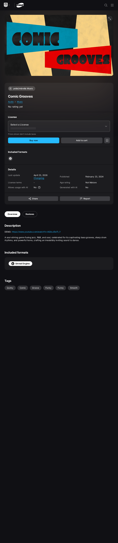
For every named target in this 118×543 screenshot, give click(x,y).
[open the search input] (106, 5)
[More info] (39, 187)
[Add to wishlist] (107, 140)
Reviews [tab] (30, 214)
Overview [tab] (12, 214)
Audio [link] (11, 101)
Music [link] (20, 101)
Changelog (39, 178)
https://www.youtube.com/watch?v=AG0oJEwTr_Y (36, 232)
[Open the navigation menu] (112, 5)
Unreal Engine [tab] (22, 263)
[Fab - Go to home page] (20, 5)
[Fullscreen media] (110, 18)
